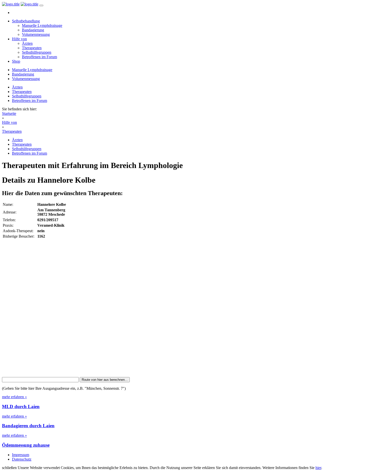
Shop (16, 61)
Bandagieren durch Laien (28, 425)
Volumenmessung (36, 34)
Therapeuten (32, 48)
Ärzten (27, 43)
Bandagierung (33, 30)
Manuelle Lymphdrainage (42, 25)
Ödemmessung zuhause (26, 445)
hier (318, 468)
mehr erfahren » (14, 397)
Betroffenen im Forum (39, 57)
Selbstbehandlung (26, 21)
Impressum (20, 455)
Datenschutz (21, 459)
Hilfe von (19, 39)
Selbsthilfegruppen (36, 52)
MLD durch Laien (21, 406)
